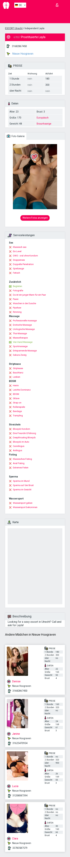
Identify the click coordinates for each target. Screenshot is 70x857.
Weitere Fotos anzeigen (35, 217)
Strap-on (17, 402)
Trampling (18, 415)
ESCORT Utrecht (14, 28)
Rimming (17, 312)
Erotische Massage (22, 325)
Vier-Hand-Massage (22, 342)
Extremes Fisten (20, 467)
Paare (15, 299)
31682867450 (19, 46)
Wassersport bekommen (25, 507)
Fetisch (16, 273)
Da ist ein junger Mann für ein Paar (29, 295)
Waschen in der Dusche (24, 303)
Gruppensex (19, 260)
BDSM (16, 394)
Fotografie (18, 290)
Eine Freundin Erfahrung (24, 433)
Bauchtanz (18, 372)
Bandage (17, 411)
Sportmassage (20, 346)
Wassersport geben (22, 503)
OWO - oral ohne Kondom (25, 255)
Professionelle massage (25, 320)
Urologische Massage (24, 329)
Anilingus (17, 450)
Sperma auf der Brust (23, 485)
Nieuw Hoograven (22, 53)
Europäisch (43, 117)
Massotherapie (20, 337)
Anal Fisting (18, 463)
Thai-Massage (20, 333)
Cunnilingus (18, 446)
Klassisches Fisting (22, 459)
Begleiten (17, 286)
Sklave (16, 398)
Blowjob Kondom (21, 429)
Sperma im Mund (21, 481)
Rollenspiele (19, 407)
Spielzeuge (18, 268)
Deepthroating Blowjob (24, 437)
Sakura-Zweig (20, 355)
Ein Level (17, 251)
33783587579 (19, 847)
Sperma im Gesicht (22, 489)
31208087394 (19, 795)
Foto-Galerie (18, 136)
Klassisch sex (19, 247)
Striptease (18, 368)
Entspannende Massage (25, 350)
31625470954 (19, 743)
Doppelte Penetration (23, 264)
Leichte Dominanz (22, 389)
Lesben (16, 377)
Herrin (16, 385)
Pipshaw (17, 307)
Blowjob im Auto (21, 442)
